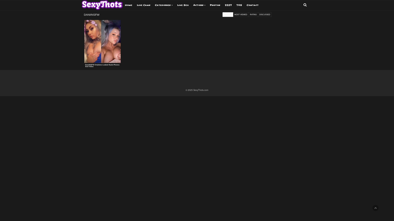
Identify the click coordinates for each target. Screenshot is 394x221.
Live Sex (183, 5)
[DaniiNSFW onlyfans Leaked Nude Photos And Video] (102, 41)
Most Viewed (240, 15)
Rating (253, 15)
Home (128, 5)
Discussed (264, 15)
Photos (215, 5)
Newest (228, 15)
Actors (198, 5)
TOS (239, 5)
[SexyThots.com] (102, 4)
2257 (228, 5)
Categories (163, 5)
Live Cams (143, 5)
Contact (253, 5)
